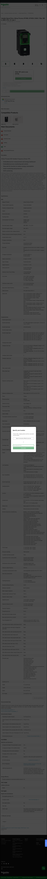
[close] (34, 428)
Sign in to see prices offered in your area (23, 438)
